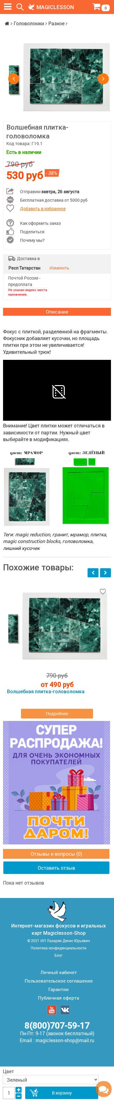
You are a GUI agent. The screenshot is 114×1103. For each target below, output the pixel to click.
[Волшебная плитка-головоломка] (58, 78)
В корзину (62, 1093)
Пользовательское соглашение (59, 981)
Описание (57, 311)
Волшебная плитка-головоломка (46, 691)
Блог (58, 955)
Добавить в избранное (43, 208)
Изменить (59, 268)
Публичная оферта (58, 998)
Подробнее (57, 713)
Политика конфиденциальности (58, 947)
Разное (56, 23)
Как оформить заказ (40, 223)
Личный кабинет (58, 972)
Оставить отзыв (56, 868)
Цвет (8, 1071)
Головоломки (29, 23)
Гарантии (58, 989)
